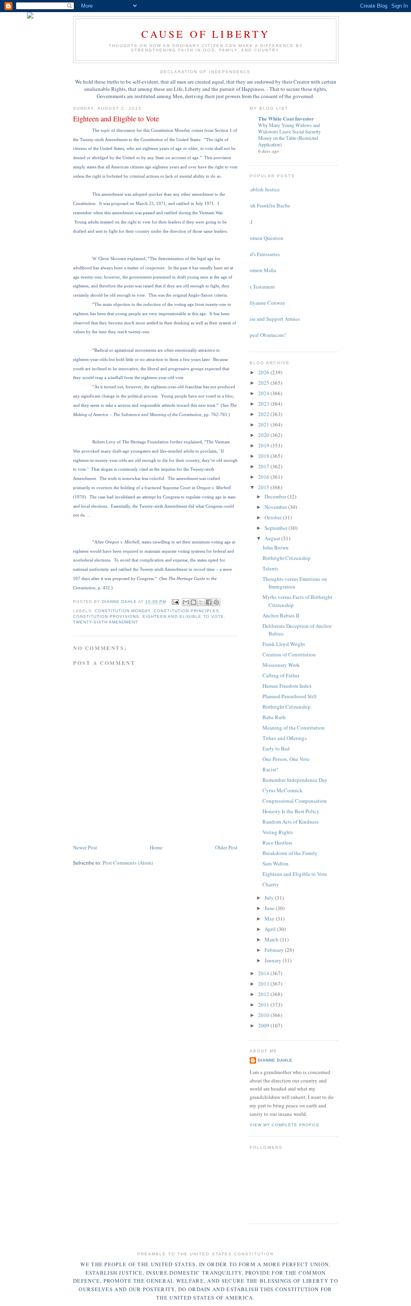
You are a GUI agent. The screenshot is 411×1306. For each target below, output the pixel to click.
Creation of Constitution (289, 654)
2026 (264, 372)
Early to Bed (276, 748)
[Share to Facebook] (209, 602)
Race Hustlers (277, 842)
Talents (270, 568)
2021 (264, 424)
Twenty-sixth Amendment (105, 622)
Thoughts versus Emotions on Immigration (294, 582)
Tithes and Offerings (284, 738)
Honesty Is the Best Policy (290, 811)
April (271, 929)
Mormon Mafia (260, 270)
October (274, 517)
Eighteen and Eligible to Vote (183, 616)
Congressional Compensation (294, 800)
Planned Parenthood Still (289, 696)
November (276, 507)
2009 (264, 1025)
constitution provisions (106, 616)
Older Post (226, 847)
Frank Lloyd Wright (283, 644)
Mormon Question (263, 238)
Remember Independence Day (295, 779)
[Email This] (186, 602)
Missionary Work (281, 664)
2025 (264, 382)
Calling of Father (280, 675)
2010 (264, 1015)
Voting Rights (277, 832)
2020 (264, 435)
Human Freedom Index (287, 685)
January (274, 960)
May (270, 918)
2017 (264, 466)
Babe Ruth (274, 717)
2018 (264, 455)
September (277, 527)
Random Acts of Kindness (290, 821)
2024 (264, 393)
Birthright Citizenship (286, 558)
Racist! (270, 769)
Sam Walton (275, 863)
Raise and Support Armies (272, 318)
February (275, 949)
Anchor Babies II (280, 615)
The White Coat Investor (286, 118)
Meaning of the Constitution (293, 727)
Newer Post (85, 847)
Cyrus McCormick (282, 790)
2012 (264, 994)
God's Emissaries (262, 254)
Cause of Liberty (205, 34)
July (270, 897)
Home (156, 847)
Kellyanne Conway (264, 302)
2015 (264, 487)
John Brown (275, 547)
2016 (264, 476)
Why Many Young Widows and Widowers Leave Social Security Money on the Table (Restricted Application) (289, 135)
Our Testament (259, 286)
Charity (270, 884)
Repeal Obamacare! (265, 334)
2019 (264, 445)
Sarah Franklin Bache (267, 205)
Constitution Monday (123, 611)
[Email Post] (175, 602)
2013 (264, 983)
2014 (264, 973)
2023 (264, 403)
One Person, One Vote (285, 759)
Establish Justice (262, 189)
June (270, 908)
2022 (264, 414)
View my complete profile (284, 1125)
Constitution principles (186, 611)
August (273, 538)
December (276, 496)
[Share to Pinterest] (216, 602)
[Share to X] (201, 602)
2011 (264, 1004)
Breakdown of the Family (289, 853)
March (272, 939)
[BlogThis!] (193, 602)
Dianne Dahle (275, 1060)
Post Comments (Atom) (128, 862)
